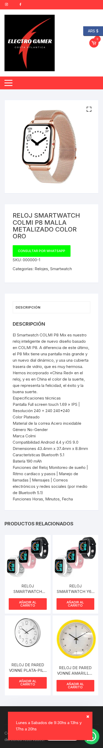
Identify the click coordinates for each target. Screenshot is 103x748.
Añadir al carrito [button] (27, 603)
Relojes (41, 268)
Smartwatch (61, 268)
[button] (89, 109)
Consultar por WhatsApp (41, 251)
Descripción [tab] (28, 307)
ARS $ (91, 30)
